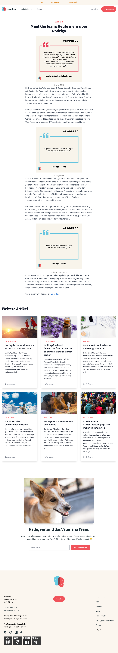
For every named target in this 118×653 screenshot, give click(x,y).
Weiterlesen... (10, 384)
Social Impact (10, 418)
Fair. (42, 2)
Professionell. (72, 2)
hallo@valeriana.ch (11, 610)
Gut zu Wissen (10, 342)
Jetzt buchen (109, 9)
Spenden (94, 9)
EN (100, 629)
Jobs (98, 611)
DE (97, 629)
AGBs (98, 602)
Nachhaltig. (55, 2)
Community (100, 597)
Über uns (86, 342)
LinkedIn (54, 294)
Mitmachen (100, 606)
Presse (98, 625)
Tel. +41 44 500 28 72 (11, 607)
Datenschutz (101, 616)
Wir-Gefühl (48, 418)
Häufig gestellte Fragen (105, 620)
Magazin (40, 9)
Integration (88, 418)
